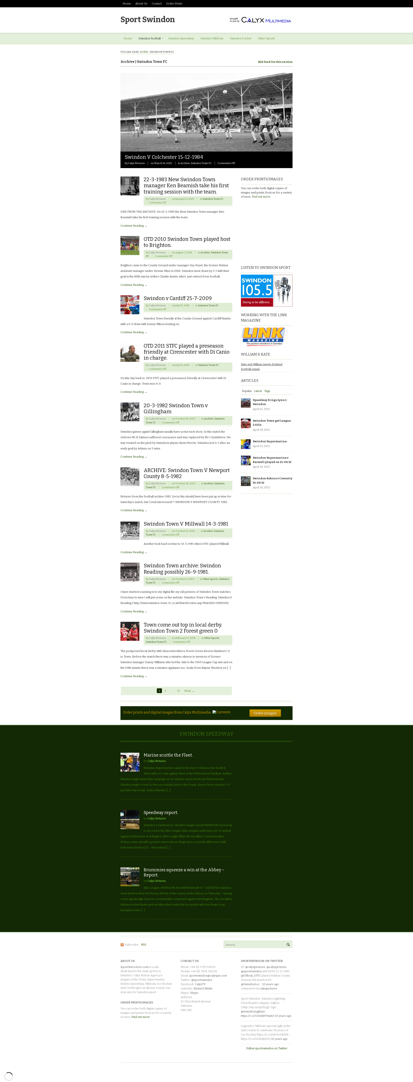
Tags (267, 391)
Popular (247, 391)
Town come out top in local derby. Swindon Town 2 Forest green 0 (183, 628)
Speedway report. (161, 812)
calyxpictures (268, 988)
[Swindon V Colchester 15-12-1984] (206, 149)
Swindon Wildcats (211, 38)
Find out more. (261, 196)
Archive (185, 163)
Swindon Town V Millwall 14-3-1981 (186, 524)
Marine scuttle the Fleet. (168, 755)
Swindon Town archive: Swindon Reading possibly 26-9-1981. (182, 569)
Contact (157, 3)
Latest (258, 391)
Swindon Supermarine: (270, 441)
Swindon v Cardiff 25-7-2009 (178, 298)
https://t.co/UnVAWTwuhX (257, 1015)
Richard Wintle (203, 988)
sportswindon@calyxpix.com (208, 975)
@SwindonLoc (250, 984)
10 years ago (270, 984)
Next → (189, 690)
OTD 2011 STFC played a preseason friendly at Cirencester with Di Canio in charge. (187, 352)
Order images (265, 713)
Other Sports (266, 38)
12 (178, 690)
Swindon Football (148, 39)
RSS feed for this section (275, 61)
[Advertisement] (268, 231)
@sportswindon (201, 979)
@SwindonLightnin (253, 1011)
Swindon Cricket (240, 38)
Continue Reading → (133, 225)
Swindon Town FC (201, 163)
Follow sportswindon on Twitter (266, 1048)
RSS (143, 944)
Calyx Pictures (136, 163)
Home (127, 3)
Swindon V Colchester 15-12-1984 (164, 157)
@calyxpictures (255, 967)
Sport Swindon (147, 19)
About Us (141, 3)
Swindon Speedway (181, 38)
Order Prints (174, 3)
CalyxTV (200, 984)
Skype (194, 992)
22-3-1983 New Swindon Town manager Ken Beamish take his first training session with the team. (186, 185)
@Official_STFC (251, 975)
